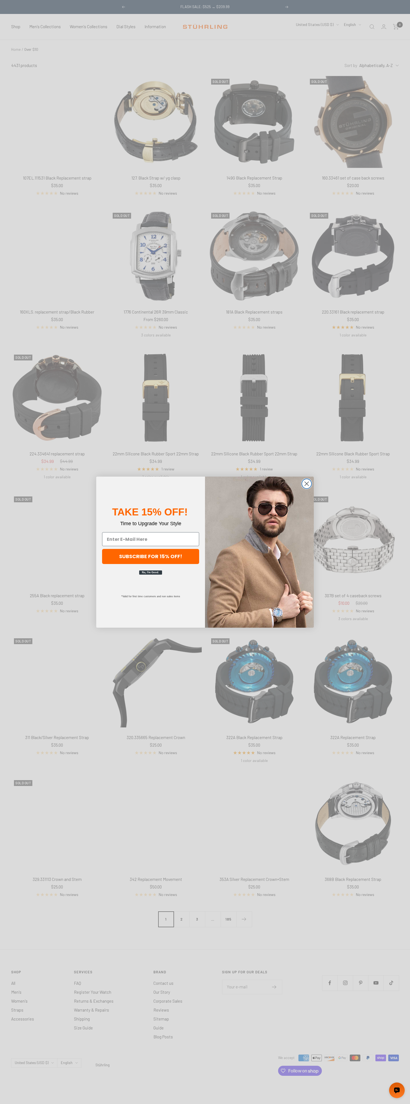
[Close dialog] (307, 484)
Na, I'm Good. (150, 572)
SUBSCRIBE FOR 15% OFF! (150, 556)
